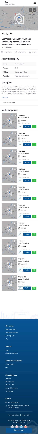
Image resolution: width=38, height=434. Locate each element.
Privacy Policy (26, 415)
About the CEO (9, 385)
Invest (7, 350)
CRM (6, 367)
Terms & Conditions (13, 415)
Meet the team (9, 382)
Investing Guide (10, 336)
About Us (8, 378)
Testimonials (9, 391)
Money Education (10, 329)
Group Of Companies (11, 388)
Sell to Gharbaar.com (11, 353)
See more (5, 97)
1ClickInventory (9, 364)
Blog (6, 339)
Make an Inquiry (19, 430)
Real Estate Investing (11, 332)
